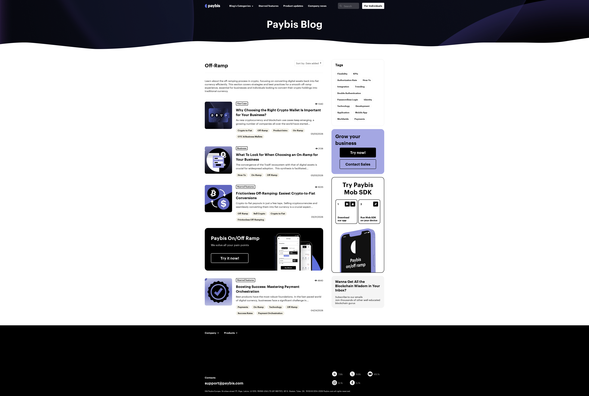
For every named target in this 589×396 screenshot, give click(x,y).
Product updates (293, 5)
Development (363, 106)
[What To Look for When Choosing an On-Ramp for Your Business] (218, 160)
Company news (317, 5)
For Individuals (373, 5)
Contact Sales (357, 164)
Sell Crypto (259, 213)
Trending (360, 86)
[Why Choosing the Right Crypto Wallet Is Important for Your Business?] (218, 115)
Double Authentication (349, 93)
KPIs (355, 73)
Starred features (268, 5)
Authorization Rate (347, 80)
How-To (242, 175)
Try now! (358, 152)
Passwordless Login (347, 99)
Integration (343, 86)
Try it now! (229, 258)
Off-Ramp (263, 130)
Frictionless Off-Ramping (251, 219)
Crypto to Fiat (245, 130)
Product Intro (280, 130)
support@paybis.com (224, 383)
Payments (243, 307)
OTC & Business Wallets (250, 136)
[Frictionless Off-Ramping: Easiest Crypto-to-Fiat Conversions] (218, 198)
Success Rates (245, 313)
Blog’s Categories (240, 5)
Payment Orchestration (270, 313)
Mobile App (361, 112)
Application (343, 112)
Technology (275, 307)
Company (210, 332)
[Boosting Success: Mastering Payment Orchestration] (218, 292)
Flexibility (342, 73)
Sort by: (307, 63)
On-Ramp (298, 130)
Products (229, 332)
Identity (368, 99)
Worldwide (343, 119)
